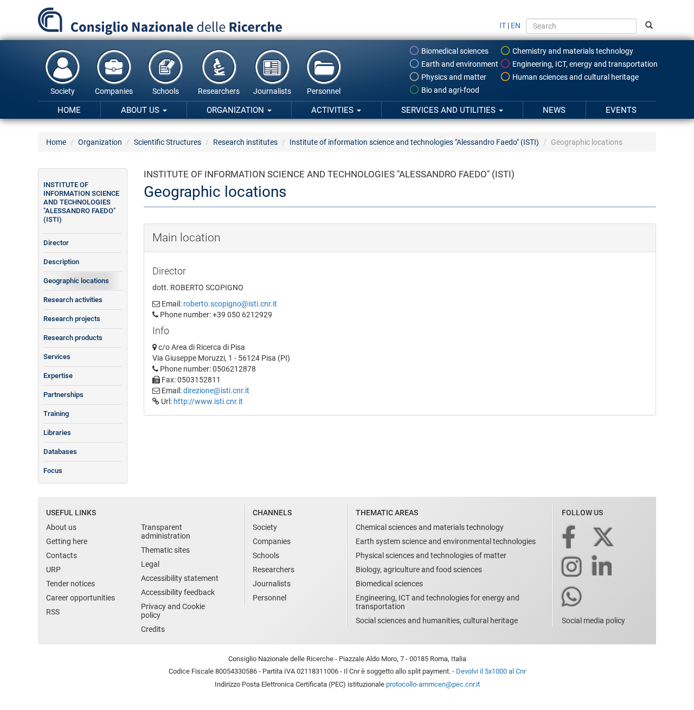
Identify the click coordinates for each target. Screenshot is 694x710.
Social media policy (593, 620)
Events (621, 110)
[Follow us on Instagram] (572, 567)
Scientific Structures (167, 142)
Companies (114, 91)
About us (141, 110)
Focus (52, 470)
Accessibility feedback (178, 592)
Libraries (57, 432)
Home (69, 110)
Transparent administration (165, 531)
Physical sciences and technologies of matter (431, 555)
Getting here (66, 541)
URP (53, 569)
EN (515, 25)
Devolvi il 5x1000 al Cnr (491, 671)
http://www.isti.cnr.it (208, 401)
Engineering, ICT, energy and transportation (584, 64)
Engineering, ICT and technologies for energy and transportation (437, 602)
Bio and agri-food (449, 90)
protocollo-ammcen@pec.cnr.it (433, 684)
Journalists (272, 91)
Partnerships (63, 395)
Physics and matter (453, 77)
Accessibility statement (180, 578)
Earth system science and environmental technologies (446, 541)
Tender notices (70, 583)
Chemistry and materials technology (572, 51)
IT (502, 25)
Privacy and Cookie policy (173, 610)
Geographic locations (76, 281)
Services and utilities (449, 110)
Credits (153, 629)
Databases (60, 451)
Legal (150, 564)
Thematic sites (165, 550)
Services (56, 357)
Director (56, 243)
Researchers (219, 91)
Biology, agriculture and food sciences (419, 569)
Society (62, 91)
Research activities (72, 300)
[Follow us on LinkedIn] (603, 567)
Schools (165, 91)
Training (56, 414)
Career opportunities (80, 597)
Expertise (58, 376)
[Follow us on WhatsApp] (572, 597)
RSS (53, 611)
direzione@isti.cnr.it (216, 390)
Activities (333, 110)
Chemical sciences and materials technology (430, 527)
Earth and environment (459, 64)
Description (61, 262)
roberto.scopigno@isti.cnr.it (230, 303)
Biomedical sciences (454, 51)
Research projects (71, 319)
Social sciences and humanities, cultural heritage (437, 620)
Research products (72, 338)
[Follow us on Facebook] (569, 538)
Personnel (323, 91)
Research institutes (245, 142)
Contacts (61, 555)
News (554, 110)
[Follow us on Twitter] (604, 538)
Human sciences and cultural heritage (575, 77)
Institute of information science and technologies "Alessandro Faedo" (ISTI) (414, 142)
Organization (236, 110)
